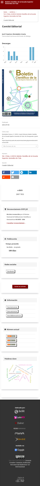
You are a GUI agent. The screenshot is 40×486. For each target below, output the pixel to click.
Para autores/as (12, 311)
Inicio (5, 12)
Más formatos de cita (9, 146)
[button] (6, 172)
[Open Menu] (2, 2)
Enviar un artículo (20, 286)
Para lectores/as (12, 307)
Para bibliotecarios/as (14, 315)
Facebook (10, 271)
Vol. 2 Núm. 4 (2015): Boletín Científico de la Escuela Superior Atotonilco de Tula (20, 15)
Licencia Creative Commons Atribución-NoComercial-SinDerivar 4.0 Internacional (20, 463)
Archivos (12, 12)
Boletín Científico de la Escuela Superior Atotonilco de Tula (19, 2)
